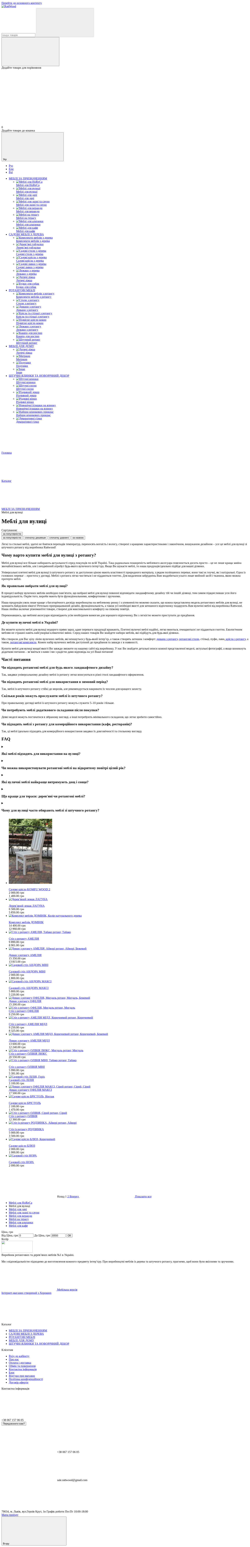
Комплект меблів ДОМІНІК (26, 922)
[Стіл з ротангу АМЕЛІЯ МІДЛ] (129, 1017)
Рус (11, 165)
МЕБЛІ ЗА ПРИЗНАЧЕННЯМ (28, 178)
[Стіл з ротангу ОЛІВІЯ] (129, 1113)
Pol (11, 172)
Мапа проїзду (9, 1514)
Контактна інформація (23, 1369)
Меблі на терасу (19, 1219)
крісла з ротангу (235, 639)
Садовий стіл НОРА (21, 1162)
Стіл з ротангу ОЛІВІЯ (23, 1116)
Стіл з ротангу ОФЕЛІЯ (24, 1011)
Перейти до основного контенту (21, 3)
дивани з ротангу (167, 639)
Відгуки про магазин (22, 1375)
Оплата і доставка (20, 1362)
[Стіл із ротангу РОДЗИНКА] (129, 1122)
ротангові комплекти (23, 642)
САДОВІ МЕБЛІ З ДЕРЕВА (26, 234)
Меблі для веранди (20, 1215)
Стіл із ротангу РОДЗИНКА (26, 1129)
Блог (12, 1372)
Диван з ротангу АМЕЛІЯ (25, 955)
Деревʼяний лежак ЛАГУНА (27, 905)
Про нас (14, 1359)
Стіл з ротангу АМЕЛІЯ (24, 938)
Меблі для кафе (18, 1225)
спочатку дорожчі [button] (59, 537)
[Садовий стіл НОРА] (129, 1155)
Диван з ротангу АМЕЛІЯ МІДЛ (29, 1040)
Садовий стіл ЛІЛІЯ (21, 1080)
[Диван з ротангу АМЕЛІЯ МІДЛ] (129, 1034)
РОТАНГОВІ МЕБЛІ (22, 290)
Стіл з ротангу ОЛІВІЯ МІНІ (27, 1066)
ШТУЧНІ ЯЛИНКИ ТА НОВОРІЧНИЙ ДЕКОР (39, 375)
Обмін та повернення (22, 1366)
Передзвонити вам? (14, 1423)
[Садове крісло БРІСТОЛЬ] (129, 1096)
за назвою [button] (78, 537)
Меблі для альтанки (21, 1222)
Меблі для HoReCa (20, 1202)
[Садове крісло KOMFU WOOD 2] (129, 852)
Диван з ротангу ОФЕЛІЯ (25, 1001)
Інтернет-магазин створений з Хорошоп (26, 1292)
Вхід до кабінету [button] (19, 1356)
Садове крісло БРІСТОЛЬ (25, 1103)
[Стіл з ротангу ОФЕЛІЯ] (129, 1007)
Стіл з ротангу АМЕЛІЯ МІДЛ (28, 1024)
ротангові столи (189, 639)
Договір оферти (18, 1382)
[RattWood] (17, 1251)
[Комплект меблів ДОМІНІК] (129, 915)
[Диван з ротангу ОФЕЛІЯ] (129, 998)
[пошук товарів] (65, 22)
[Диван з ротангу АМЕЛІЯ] (129, 948)
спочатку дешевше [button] (35, 537)
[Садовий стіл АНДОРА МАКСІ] (129, 981)
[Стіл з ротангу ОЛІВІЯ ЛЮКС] (129, 1050)
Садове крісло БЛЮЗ (22, 1145)
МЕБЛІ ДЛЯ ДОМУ (21, 346)
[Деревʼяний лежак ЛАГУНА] (129, 899)
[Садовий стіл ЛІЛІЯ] (129, 1076)
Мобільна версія (66, 1289)
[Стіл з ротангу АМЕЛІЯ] (129, 932)
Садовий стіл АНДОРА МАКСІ (28, 988)
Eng (11, 169)
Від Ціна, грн (9, 1235)
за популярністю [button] (12, 537)
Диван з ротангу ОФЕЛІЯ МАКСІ (30, 1089)
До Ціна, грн (42, 1235)
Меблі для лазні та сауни (24, 1212)
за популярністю (12, 533)
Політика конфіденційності (26, 1379)
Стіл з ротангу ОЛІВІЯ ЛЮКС (28, 1053)
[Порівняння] (30, 51)
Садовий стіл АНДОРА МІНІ (27, 971)
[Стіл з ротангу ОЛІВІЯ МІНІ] (129, 1060)
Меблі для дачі (18, 1209)
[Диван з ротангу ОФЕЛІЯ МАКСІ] (129, 1086)
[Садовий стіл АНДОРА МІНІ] (129, 965)
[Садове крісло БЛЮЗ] (129, 1139)
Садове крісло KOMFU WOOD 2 (29, 889)
